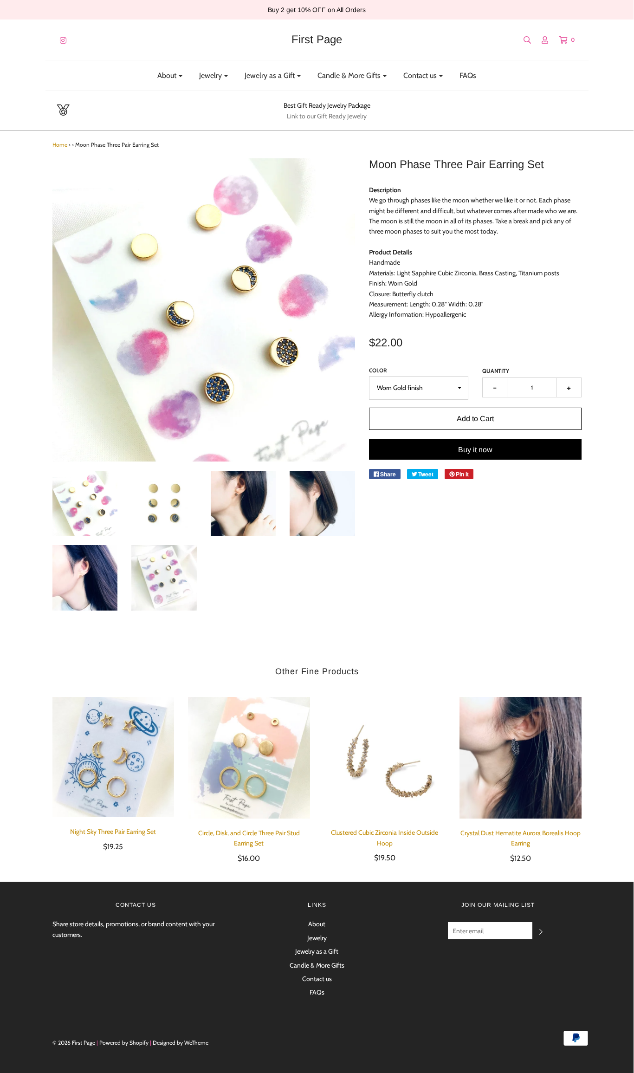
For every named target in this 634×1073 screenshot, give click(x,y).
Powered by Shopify (124, 1042)
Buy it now (475, 450)
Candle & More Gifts (317, 965)
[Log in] (540, 40)
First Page (316, 39)
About (316, 924)
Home (59, 144)
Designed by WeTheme (180, 1042)
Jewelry (317, 938)
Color (378, 370)
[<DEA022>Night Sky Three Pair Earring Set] (113, 757)
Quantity (495, 370)
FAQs (467, 75)
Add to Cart (475, 419)
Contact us (317, 979)
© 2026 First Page (73, 1042)
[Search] (522, 40)
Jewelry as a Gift (316, 951)
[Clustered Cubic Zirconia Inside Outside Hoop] (385, 758)
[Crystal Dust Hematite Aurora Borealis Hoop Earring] (520, 758)
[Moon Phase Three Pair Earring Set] (85, 503)
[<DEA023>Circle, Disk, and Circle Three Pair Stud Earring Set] (249, 758)
